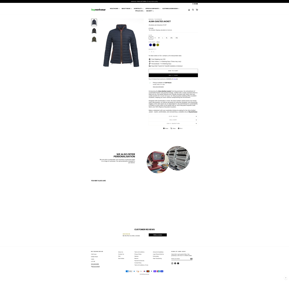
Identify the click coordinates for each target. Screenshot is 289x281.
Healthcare (114, 8)
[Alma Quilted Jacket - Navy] (102, 217)
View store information (158, 86)
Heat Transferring (157, 258)
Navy (150, 44)
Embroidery (156, 256)
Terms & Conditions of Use (141, 265)
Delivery (173, 119)
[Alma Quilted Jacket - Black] (104, 217)
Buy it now (173, 75)
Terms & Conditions (139, 252)
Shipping (158, 30)
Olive (157, 44)
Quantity (152, 49)
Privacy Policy (137, 254)
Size (150, 35)
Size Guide (173, 116)
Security (149, 11)
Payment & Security (139, 260)
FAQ (119, 256)
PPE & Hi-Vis (139, 11)
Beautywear (126, 8)
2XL (171, 38)
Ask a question (173, 123)
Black (154, 44)
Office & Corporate (152, 8)
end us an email (96, 266)
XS (151, 38)
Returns (136, 258)
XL (167, 38)
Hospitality (138, 8)
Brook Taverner (155, 19)
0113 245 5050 (95, 264)
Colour (154, 42)
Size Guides (121, 258)
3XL (177, 38)
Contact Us (121, 254)
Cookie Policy (137, 262)
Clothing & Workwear (170, 8)
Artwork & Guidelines (158, 252)
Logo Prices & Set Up (158, 254)
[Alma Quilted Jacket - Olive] (106, 217)
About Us (120, 252)
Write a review (157, 235)
